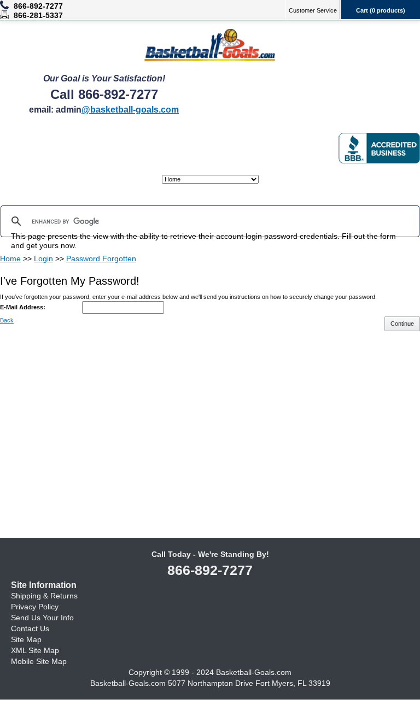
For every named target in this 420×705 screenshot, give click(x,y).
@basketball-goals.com (130, 109)
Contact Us (30, 628)
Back (7, 320)
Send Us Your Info (42, 617)
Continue (402, 323)
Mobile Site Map (39, 661)
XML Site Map (35, 650)
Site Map (26, 639)
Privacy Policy (35, 606)
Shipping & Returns (44, 595)
